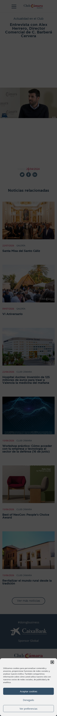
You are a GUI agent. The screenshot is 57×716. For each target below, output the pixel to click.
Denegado (28, 700)
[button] (52, 662)
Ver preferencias (28, 708)
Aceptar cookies (28, 691)
